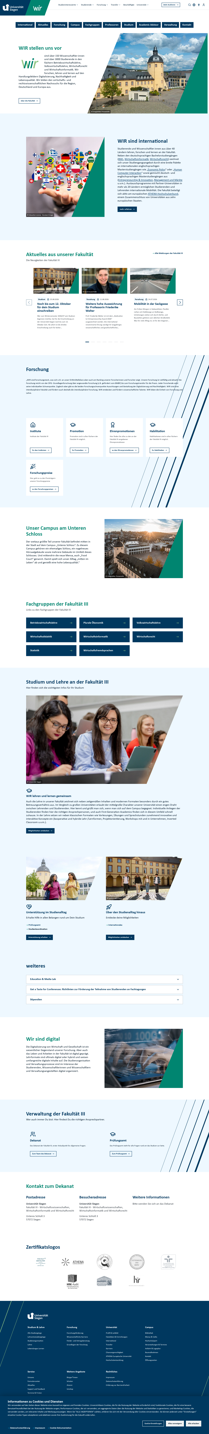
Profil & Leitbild (112, 1333)
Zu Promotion (77, 450)
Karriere (109, 1349)
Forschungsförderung (75, 1333)
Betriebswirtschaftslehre (43, 623)
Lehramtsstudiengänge (36, 1337)
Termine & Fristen (35, 1393)
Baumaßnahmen (151, 1352)
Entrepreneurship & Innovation (135, 180)
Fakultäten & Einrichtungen (116, 1337)
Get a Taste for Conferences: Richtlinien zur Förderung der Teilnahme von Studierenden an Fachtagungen (88, 989)
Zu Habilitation (158, 450)
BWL (120, 159)
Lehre (30, 1345)
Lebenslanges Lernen (36, 1349)
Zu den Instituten (39, 450)
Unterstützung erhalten (38, 937)
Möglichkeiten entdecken (38, 831)
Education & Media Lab (43, 979)
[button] (198, 4)
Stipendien (36, 999)
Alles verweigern (175, 1424)
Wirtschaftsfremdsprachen (98, 650)
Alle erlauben (193, 1424)
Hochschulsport (151, 1341)
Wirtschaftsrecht (159, 159)
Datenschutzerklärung (20, 1428)
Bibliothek (149, 1333)
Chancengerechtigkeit (114, 1352)
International (111, 1341)
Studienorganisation (35, 1341)
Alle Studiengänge (35, 1333)
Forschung (101, 5)
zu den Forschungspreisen (42, 489)
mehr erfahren (126, 209)
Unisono (31, 1377)
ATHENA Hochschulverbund (163, 194)
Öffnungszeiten (151, 1360)
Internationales (115, 925)
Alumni (69, 1385)
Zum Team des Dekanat (41, 1154)
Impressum (40, 1428)
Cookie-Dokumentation (60, 1428)
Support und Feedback (36, 1389)
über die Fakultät (28, 101)
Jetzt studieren (169, 5)
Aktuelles (31, 1385)
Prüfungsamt (34, 925)
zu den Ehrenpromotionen (123, 450)
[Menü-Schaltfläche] (204, 5)
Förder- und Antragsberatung (78, 1341)
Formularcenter (34, 1381)
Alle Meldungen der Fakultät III (169, 253)
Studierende (86, 5)
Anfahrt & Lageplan (152, 1349)
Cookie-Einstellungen (153, 1424)
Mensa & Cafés (151, 1337)
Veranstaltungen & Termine (156, 1345)
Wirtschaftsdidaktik (41, 636)
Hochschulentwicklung (114, 1360)
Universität (141, 5)
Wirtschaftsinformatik (137, 159)
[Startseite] (38, 1316)
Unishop (70, 1389)
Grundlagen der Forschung (77, 1345)
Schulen (70, 1381)
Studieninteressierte (67, 5)
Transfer (114, 5)
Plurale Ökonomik (93, 623)
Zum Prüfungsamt (119, 1154)
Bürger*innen (72, 1377)
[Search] (189, 5)
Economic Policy (156, 169)
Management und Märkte (168, 180)
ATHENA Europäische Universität (118, 1356)
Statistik (34, 650)
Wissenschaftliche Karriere (77, 1337)
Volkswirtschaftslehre (148, 623)
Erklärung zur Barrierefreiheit (117, 1385)
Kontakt (148, 1356)
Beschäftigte (128, 5)
